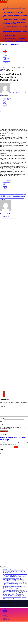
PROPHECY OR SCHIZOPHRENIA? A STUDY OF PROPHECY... (14, 20)
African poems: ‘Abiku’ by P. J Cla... (13, 9)
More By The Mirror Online (9, 215)
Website (2, 421)
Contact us (5, 603)
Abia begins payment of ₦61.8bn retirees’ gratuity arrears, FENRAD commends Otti (15, 580)
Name (2, 415)
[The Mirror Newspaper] (9, 41)
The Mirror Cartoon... (9, 32)
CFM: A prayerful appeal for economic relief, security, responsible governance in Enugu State (14, 567)
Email (2, 418)
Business (5, 65)
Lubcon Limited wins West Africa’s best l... (14, 35)
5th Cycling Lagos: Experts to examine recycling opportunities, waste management (14, 574)
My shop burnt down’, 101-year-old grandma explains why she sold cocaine (13, 592)
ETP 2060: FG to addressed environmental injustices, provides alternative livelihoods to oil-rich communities (13, 195)
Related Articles (6, 213)
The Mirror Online (14, 90)
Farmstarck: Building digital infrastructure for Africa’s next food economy (13, 586)
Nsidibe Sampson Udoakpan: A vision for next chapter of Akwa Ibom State (14, 577)
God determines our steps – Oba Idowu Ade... (15, 16)
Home (1, 65)
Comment (3, 403)
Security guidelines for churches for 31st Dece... (15, 38)
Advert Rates (6, 601)
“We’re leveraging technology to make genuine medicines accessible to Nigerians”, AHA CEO (14, 582)
